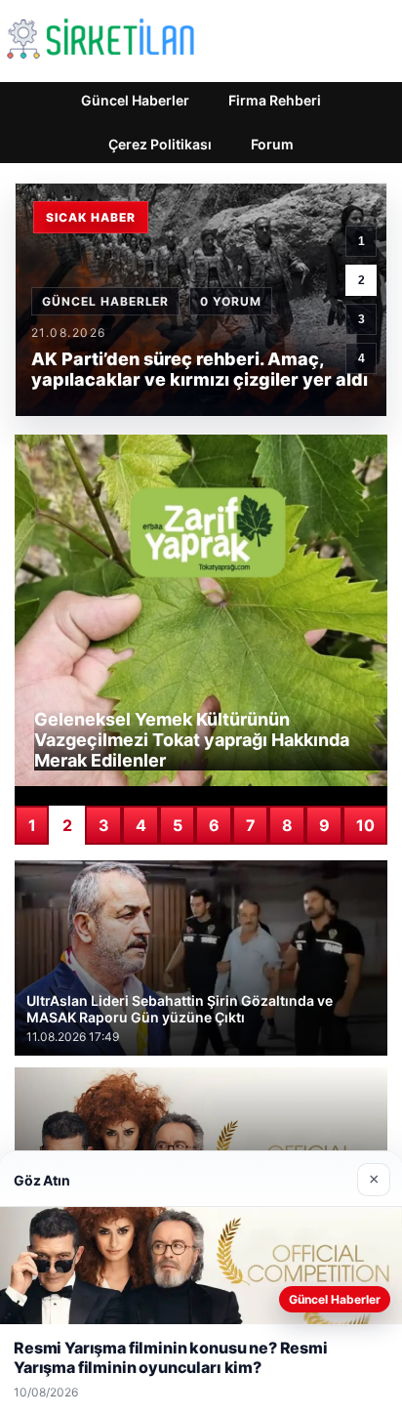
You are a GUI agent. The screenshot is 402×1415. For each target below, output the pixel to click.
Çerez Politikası (160, 144)
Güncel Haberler (135, 100)
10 (365, 825)
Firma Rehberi (274, 100)
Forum (272, 144)
